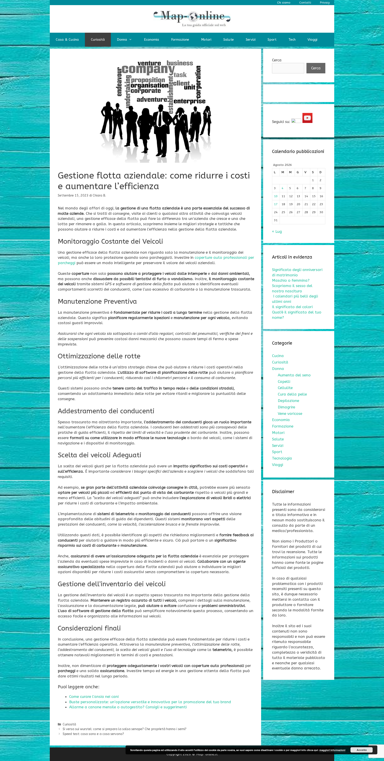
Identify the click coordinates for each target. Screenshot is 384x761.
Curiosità (98, 40)
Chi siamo (283, 2)
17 (276, 204)
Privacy (325, 2)
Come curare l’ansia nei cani (94, 696)
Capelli (284, 381)
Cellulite (285, 388)
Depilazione (288, 400)
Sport (272, 40)
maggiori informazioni (332, 750)
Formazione (180, 40)
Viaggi (312, 40)
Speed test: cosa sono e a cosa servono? (93, 734)
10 (276, 196)
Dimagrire (286, 407)
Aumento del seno (294, 375)
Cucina (278, 355)
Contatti (305, 2)
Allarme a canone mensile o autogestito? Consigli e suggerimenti (128, 707)
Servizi (251, 40)
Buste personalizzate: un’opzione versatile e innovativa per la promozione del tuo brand (150, 702)
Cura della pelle (292, 394)
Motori (206, 40)
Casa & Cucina (67, 40)
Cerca (277, 60)
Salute (228, 40)
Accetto (362, 750)
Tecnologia (282, 458)
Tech (292, 40)
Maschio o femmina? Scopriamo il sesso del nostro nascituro (292, 285)
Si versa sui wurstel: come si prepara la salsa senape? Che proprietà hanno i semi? (124, 729)
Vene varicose (290, 413)
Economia (151, 40)
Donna (122, 40)
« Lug (277, 231)
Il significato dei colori (292, 307)
